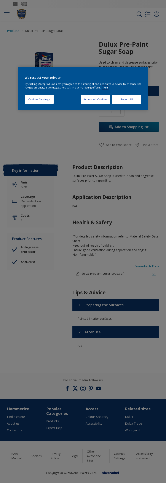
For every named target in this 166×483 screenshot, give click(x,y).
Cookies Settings (39, 99)
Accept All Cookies (95, 99)
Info (105, 87)
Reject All (127, 99)
